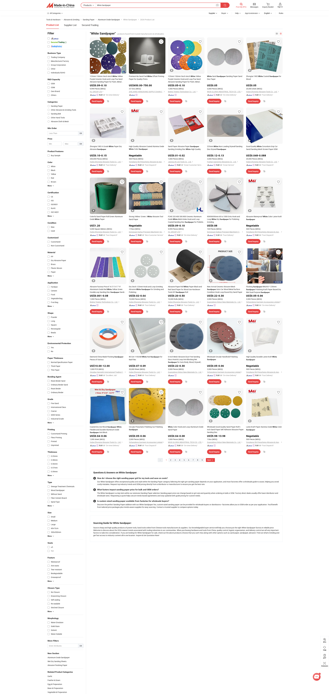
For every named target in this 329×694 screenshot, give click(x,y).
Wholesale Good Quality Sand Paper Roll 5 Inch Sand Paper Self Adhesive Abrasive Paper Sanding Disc (225, 429)
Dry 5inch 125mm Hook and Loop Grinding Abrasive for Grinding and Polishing (146, 289)
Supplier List (70, 25)
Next (209, 460)
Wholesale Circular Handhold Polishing (222, 357)
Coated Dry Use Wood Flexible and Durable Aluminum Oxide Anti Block (106, 430)
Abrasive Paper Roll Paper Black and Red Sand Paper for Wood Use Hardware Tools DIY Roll (185, 289)
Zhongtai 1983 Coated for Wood (263, 77)
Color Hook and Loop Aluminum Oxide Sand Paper (185, 428)
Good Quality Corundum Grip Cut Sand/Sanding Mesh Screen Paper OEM (261, 147)
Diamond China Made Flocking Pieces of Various (106, 358)
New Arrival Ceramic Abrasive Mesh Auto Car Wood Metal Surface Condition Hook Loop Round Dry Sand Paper (224, 289)
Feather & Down (54, 680)
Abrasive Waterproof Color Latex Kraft (264, 217)
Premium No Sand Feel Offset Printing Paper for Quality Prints (146, 77)
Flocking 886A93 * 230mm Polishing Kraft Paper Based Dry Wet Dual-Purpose (263, 289)
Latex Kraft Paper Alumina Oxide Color (264, 428)
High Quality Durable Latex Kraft (261, 358)
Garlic (50, 676)
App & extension (251, 13)
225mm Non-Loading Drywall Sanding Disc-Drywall (224, 147)
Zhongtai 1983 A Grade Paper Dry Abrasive (106, 147)
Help (237, 13)
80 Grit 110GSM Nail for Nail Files (145, 358)
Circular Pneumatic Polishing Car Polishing (146, 428)
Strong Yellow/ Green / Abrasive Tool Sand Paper (146, 218)
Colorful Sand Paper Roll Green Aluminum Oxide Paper (106, 217)
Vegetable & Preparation (57, 692)
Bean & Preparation (55, 688)
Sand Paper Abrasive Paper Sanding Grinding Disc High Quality (184, 147)
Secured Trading (90, 25)
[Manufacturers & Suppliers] (60, 5)
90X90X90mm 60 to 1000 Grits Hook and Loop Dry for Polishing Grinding (223, 219)
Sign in (280, 7)
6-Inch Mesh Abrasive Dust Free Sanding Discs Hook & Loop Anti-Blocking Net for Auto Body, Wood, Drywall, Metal (184, 359)
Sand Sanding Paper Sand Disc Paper (224, 77)
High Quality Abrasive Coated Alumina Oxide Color (146, 147)
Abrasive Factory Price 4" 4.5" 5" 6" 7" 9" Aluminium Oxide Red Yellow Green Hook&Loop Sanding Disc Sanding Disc (108, 289)
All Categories (55, 13)
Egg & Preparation (55, 684)
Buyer (223, 13)
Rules (281, 13)
